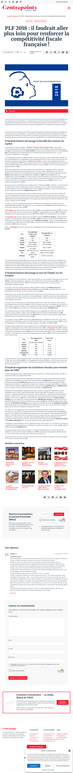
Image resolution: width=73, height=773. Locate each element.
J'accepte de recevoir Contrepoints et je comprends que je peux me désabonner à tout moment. (52, 528)
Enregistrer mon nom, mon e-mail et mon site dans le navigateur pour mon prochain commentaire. (34, 665)
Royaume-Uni (11, 217)
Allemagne (14, 227)
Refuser (47, 766)
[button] (69, 751)
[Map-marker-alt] (21, 2)
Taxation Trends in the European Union (40, 147)
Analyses (15, 16)
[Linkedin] (13, 2)
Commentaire (13, 616)
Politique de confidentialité (47, 770)
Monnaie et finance (40, 21)
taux (8, 326)
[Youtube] (17, 2)
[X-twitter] (9, 2)
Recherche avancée (62, 1)
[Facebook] (2, 2)
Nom (10, 640)
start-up (63, 411)
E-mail (10, 648)
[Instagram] (6, 2)
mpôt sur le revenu (34, 161)
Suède (49, 205)
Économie (29, 21)
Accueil (9, 16)
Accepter (34, 766)
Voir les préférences (62, 766)
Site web (11, 657)
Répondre (13, 593)
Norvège (9, 210)
